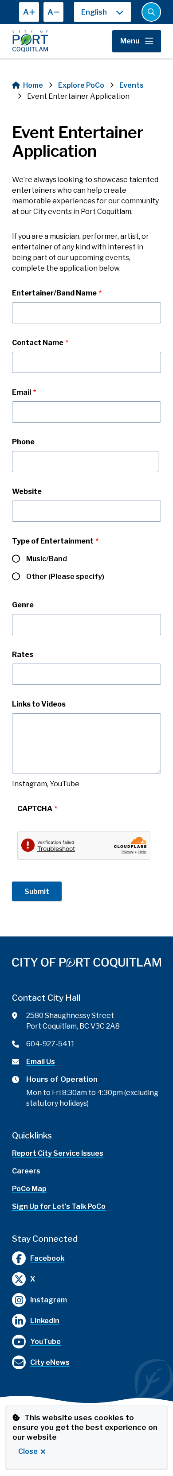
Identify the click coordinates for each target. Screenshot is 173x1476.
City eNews (50, 1362)
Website (27, 491)
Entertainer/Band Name (54, 293)
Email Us (40, 1061)
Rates (22, 654)
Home (33, 85)
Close (28, 1451)
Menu (129, 41)
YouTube (45, 1341)
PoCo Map (29, 1189)
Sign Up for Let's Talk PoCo (59, 1206)
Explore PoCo (81, 85)
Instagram (48, 1300)
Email (21, 392)
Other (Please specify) (65, 576)
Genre (23, 605)
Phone (23, 442)
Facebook (47, 1258)
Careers (26, 1171)
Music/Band (46, 559)
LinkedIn (44, 1321)
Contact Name (37, 342)
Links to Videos (39, 704)
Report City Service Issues (57, 1153)
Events (131, 85)
